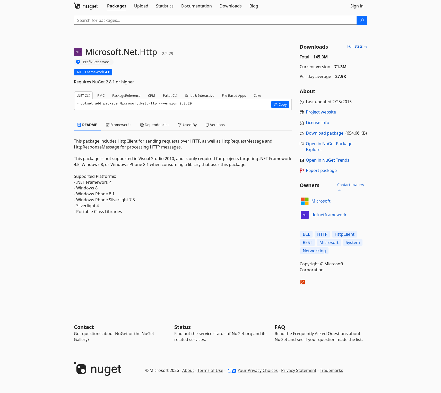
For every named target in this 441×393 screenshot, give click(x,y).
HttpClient (344, 234)
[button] (280, 104)
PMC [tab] (101, 95)
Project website (321, 112)
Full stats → (357, 46)
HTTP (322, 234)
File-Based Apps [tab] (234, 95)
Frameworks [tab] (120, 124)
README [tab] (89, 124)
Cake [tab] (257, 95)
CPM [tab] (151, 95)
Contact (84, 327)
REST (307, 242)
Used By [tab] (189, 124)
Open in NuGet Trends (327, 160)
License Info (317, 122)
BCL (306, 234)
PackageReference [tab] (126, 95)
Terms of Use (210, 370)
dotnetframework (329, 214)
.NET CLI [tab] (83, 95)
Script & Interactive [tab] (199, 95)
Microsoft (321, 201)
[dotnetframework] (304, 215)
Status (182, 327)
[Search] (362, 20)
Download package (324, 133)
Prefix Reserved (96, 61)
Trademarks (331, 370)
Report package (321, 170)
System (353, 242)
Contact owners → (350, 187)
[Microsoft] (304, 201)
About (188, 370)
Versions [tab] (217, 124)
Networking (314, 251)
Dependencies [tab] (156, 124)
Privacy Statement (298, 370)
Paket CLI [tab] (170, 95)
